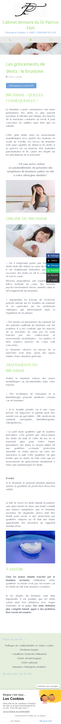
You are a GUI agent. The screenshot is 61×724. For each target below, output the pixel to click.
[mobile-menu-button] (51, 39)
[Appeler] (10, 39)
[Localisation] (30, 39)
